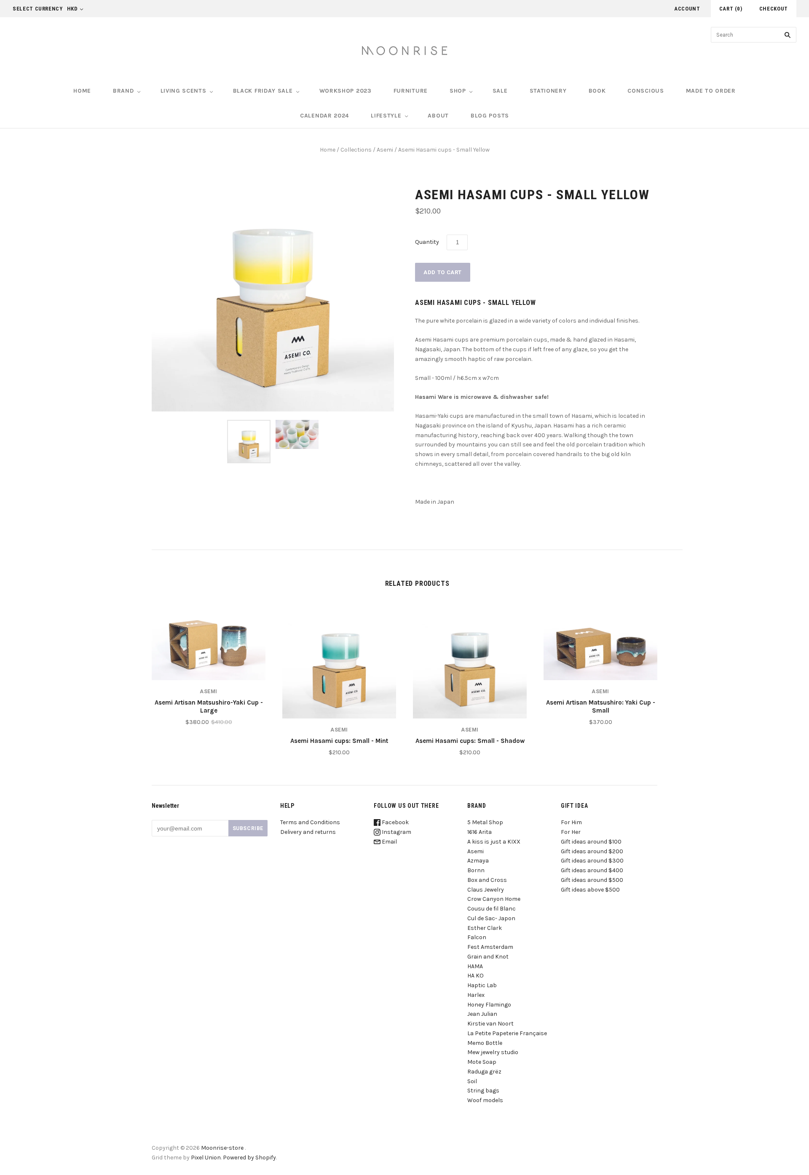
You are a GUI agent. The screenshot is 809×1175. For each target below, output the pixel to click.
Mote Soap (481, 1062)
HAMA (475, 966)
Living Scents (183, 90)
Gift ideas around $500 (592, 880)
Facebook (394, 822)
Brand (123, 90)
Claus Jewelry (485, 889)
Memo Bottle (484, 1043)
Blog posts (490, 115)
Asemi (385, 149)
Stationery (548, 90)
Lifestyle (386, 115)
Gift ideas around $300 (592, 860)
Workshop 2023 (345, 90)
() (730, 8)
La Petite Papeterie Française (507, 1033)
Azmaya (478, 860)
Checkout (773, 8)
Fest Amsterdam (490, 947)
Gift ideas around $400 (592, 870)
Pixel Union (206, 1157)
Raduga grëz (484, 1071)
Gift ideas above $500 (590, 889)
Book (597, 90)
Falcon (476, 937)
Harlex (476, 995)
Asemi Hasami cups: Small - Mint (339, 741)
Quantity (427, 242)
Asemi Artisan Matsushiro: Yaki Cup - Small (600, 706)
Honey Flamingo (489, 1004)
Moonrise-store (222, 1147)
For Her (571, 832)
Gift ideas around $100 (591, 841)
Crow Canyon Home (493, 899)
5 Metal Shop (485, 822)
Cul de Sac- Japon (491, 918)
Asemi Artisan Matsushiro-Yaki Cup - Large (209, 706)
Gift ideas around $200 (592, 851)
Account (687, 8)
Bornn (476, 870)
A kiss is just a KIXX (493, 841)
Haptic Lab (482, 985)
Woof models (485, 1100)
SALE (500, 90)
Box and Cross (487, 880)
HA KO (475, 975)
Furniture (411, 90)
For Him (571, 822)
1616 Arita (479, 832)
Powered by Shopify (249, 1157)
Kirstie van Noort (490, 1023)
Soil (472, 1081)
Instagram (395, 832)
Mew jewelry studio (492, 1052)
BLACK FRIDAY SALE (263, 90)
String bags (483, 1090)
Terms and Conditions (310, 822)
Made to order (711, 90)
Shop (458, 90)
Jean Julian (482, 1013)
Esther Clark (484, 928)
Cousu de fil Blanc (491, 908)
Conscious (645, 90)
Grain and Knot (488, 956)
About (438, 115)
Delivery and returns (308, 832)
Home (82, 90)
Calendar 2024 (324, 115)
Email (388, 841)
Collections (356, 149)
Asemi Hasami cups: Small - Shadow (470, 741)
